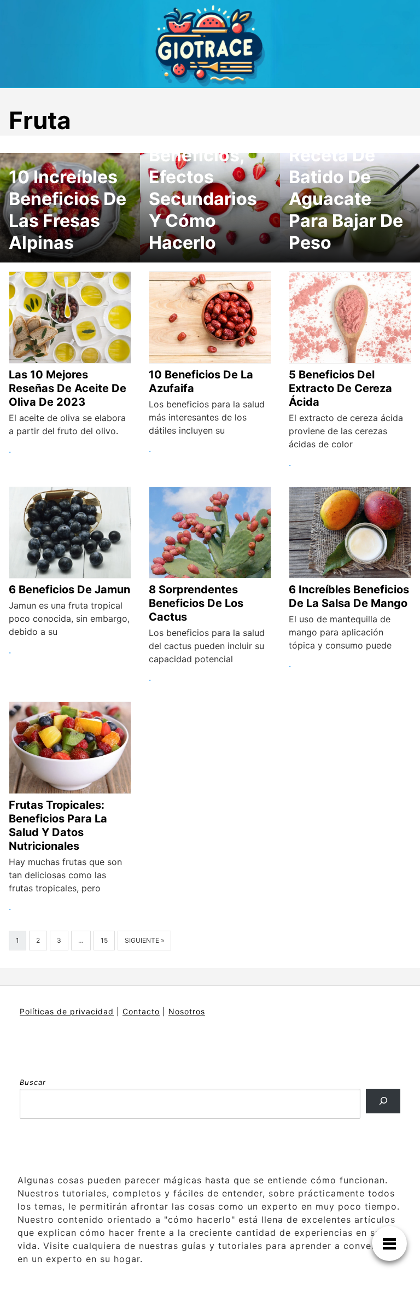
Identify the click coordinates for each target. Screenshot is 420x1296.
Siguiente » (144, 940)
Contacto (141, 1011)
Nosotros (186, 1011)
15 (104, 940)
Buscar (33, 1082)
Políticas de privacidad (67, 1011)
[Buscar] (383, 1101)
